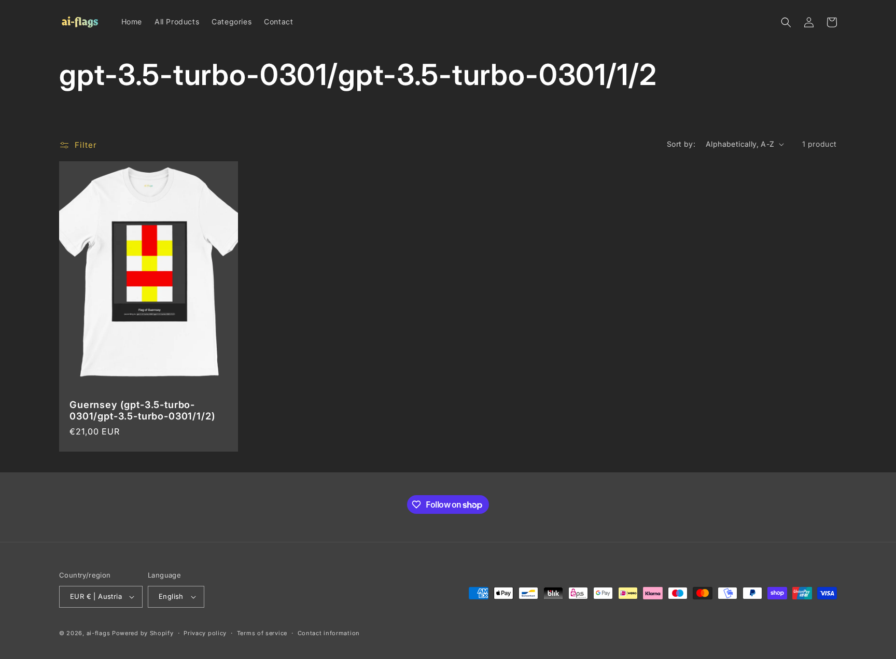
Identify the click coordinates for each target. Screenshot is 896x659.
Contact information (329, 633)
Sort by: (681, 143)
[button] (786, 22)
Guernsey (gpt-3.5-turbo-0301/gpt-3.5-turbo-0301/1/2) (142, 410)
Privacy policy (205, 633)
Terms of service (262, 633)
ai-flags (98, 633)
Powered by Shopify (143, 633)
